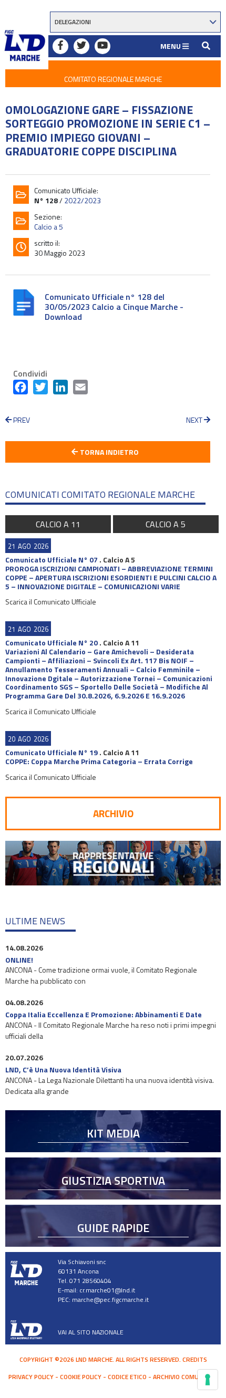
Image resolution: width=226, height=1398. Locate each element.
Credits (194, 1359)
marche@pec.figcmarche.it (110, 1300)
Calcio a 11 (58, 524)
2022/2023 (82, 200)
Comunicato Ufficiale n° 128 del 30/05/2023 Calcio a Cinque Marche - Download (114, 306)
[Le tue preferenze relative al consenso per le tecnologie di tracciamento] (208, 1380)
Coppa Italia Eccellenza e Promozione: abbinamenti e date (103, 1014)
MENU (171, 45)
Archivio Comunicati (185, 1377)
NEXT (195, 419)
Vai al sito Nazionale (91, 1332)
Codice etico (127, 1377)
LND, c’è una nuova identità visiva (63, 1069)
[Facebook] (20, 389)
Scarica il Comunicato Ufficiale (50, 601)
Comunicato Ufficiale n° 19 (51, 752)
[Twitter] (40, 389)
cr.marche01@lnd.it (107, 1290)
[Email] (80, 389)
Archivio (113, 813)
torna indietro (108, 451)
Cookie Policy (80, 1377)
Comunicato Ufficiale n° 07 (51, 559)
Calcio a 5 (48, 226)
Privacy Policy (31, 1377)
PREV (21, 419)
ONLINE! (19, 959)
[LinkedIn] (60, 389)
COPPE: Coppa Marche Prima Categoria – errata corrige (99, 761)
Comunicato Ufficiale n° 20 (51, 642)
